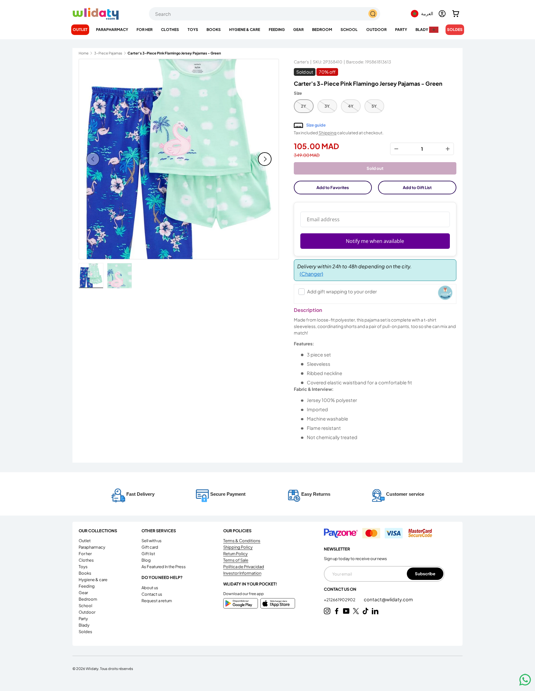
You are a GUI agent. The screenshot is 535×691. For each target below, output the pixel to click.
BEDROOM (322, 29)
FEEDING (277, 29)
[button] (456, 13)
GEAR (298, 29)
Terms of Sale (235, 560)
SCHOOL (349, 29)
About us (149, 587)
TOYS (193, 29)
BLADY (421, 29)
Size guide (316, 125)
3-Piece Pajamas (108, 53)
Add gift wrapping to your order (342, 291)
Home (84, 53)
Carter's (301, 61)
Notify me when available (375, 241)
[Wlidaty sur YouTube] (346, 611)
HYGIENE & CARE (244, 29)
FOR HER (145, 29)
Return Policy (235, 553)
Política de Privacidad (243, 566)
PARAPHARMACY (112, 29)
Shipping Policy (238, 547)
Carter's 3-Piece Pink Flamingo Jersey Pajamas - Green (162, 53)
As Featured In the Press (163, 566)
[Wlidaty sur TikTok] (365, 611)
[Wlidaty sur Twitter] (356, 611)
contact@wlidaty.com (388, 599)
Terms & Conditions (241, 540)
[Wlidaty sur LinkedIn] (375, 611)
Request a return (156, 600)
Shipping (328, 132)
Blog (146, 560)
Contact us (151, 594)
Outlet (80, 29)
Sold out (375, 168)
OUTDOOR (376, 29)
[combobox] (264, 13)
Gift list (148, 553)
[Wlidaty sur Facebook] (336, 611)
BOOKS (214, 29)
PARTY (401, 29)
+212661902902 (340, 599)
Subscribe (425, 573)
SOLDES (455, 29)
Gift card (149, 547)
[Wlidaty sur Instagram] (327, 611)
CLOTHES (170, 29)
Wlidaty (92, 668)
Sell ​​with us (151, 540)
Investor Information (242, 573)
